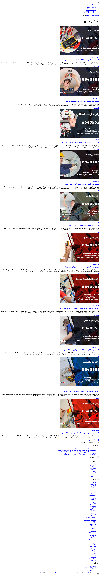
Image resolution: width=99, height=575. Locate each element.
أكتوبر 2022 (93, 471)
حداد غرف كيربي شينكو (90, 514)
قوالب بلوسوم (53, 572)
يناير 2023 (94, 466)
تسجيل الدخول (92, 566)
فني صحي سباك (92, 532)
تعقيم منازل (93, 503)
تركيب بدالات (93, 493)
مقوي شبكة (93, 549)
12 (90, 441)
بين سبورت (93, 491)
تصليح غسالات (92, 502)
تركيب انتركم (93, 492)
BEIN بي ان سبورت (91, 482)
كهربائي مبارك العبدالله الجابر (89, 12)
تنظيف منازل (93, 504)
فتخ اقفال (93, 528)
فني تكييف (93, 529)
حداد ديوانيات (93, 511)
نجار (95, 553)
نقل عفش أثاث (92, 558)
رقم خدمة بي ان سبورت (90, 520)
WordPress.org (92, 570)
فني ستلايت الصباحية (91, 10)
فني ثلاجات (93, 531)
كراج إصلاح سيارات (91, 540)
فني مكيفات (93, 538)
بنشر (95, 489)
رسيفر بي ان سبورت (91, 517)
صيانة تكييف (93, 524)
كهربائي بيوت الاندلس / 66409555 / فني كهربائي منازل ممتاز (82, 267)
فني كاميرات (93, 535)
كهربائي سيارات (92, 542)
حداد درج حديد (92, 510)
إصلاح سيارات (92, 487)
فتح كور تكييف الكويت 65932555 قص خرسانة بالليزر (83, 448)
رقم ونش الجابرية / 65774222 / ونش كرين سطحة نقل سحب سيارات (80, 454)
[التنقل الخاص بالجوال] (98, 2)
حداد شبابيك (93, 513)
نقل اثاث (94, 555)
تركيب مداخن (93, 498)
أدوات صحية (93, 484)
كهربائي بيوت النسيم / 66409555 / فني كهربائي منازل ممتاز (82, 101)
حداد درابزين (93, 509)
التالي (88, 441)
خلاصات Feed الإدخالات (90, 567)
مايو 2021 (94, 473)
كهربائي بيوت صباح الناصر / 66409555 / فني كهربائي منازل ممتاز (80, 433)
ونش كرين (93, 560)
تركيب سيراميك (92, 496)
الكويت (88, 572)
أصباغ (94, 485)
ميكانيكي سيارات (92, 551)
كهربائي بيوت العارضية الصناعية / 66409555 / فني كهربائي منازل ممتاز (79, 308)
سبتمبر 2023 (93, 465)
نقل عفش (93, 557)
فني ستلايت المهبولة (91, 11)
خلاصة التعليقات (92, 569)
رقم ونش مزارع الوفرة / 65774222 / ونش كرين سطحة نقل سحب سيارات (78, 451)
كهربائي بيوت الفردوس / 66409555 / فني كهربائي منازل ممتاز (81, 391)
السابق (97, 441)
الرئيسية (94, 4)
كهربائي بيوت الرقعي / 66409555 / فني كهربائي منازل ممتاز (82, 225)
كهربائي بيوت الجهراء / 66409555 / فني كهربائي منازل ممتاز (82, 184)
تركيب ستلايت (92, 495)
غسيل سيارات (92, 525)
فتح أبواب (94, 526)
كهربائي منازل (95, 57)
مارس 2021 (93, 476)
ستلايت (94, 521)
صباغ (95, 522)
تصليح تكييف (93, 499)
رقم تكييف (93, 518)
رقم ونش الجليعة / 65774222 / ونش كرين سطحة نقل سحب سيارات (80, 453)
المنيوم (94, 488)
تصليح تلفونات (93, 500)
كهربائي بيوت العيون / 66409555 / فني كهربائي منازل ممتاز (82, 59)
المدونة (94, 5)
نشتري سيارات (92, 554)
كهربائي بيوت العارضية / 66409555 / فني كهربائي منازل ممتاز (81, 350)
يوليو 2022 (93, 472)
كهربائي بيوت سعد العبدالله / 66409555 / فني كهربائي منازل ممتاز (80, 142)
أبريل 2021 (93, 475)
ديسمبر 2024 (93, 464)
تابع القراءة (96, 66)
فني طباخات (93, 533)
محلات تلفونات (92, 544)
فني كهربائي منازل (91, 536)
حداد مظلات (93, 515)
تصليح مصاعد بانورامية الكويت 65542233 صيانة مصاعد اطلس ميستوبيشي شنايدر (77, 450)
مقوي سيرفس (92, 547)
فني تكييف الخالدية (91, 7)
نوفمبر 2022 (93, 469)
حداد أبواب (93, 507)
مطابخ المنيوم (93, 546)
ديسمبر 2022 (93, 468)
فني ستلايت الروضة (91, 8)
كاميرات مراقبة (92, 539)
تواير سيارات (93, 506)
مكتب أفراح (93, 550)
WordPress (40, 572)
